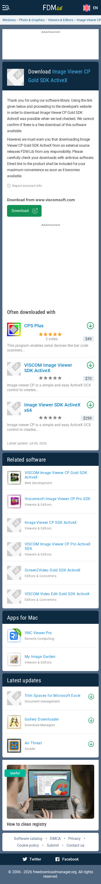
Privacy (74, 838)
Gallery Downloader (42, 719)
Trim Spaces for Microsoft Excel (52, 695)
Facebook (70, 859)
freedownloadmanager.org (55, 872)
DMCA (55, 838)
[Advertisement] (50, 44)
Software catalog (28, 838)
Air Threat (33, 743)
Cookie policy (28, 845)
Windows (9, 20)
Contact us (75, 845)
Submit (53, 845)
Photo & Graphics (32, 20)
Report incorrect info (27, 186)
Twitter (35, 859)
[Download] (91, 696)
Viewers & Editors (60, 20)
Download (20, 210)
